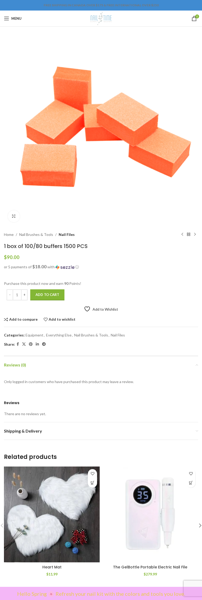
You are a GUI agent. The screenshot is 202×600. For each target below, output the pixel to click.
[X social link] (24, 344)
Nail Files (67, 234)
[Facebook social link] (18, 344)
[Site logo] (100, 18)
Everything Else (59, 335)
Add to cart (47, 294)
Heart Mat (52, 567)
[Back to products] (188, 234)
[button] (101, 267)
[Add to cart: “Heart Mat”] (92, 483)
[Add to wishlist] (92, 473)
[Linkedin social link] (37, 344)
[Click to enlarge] (14, 216)
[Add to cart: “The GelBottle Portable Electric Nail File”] (190, 483)
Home (9, 234)
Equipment (34, 335)
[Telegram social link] (44, 344)
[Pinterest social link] (30, 344)
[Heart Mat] (52, 514)
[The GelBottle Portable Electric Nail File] (150, 514)
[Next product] (195, 234)
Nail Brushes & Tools (36, 234)
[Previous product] (182, 234)
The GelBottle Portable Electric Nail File (150, 567)
